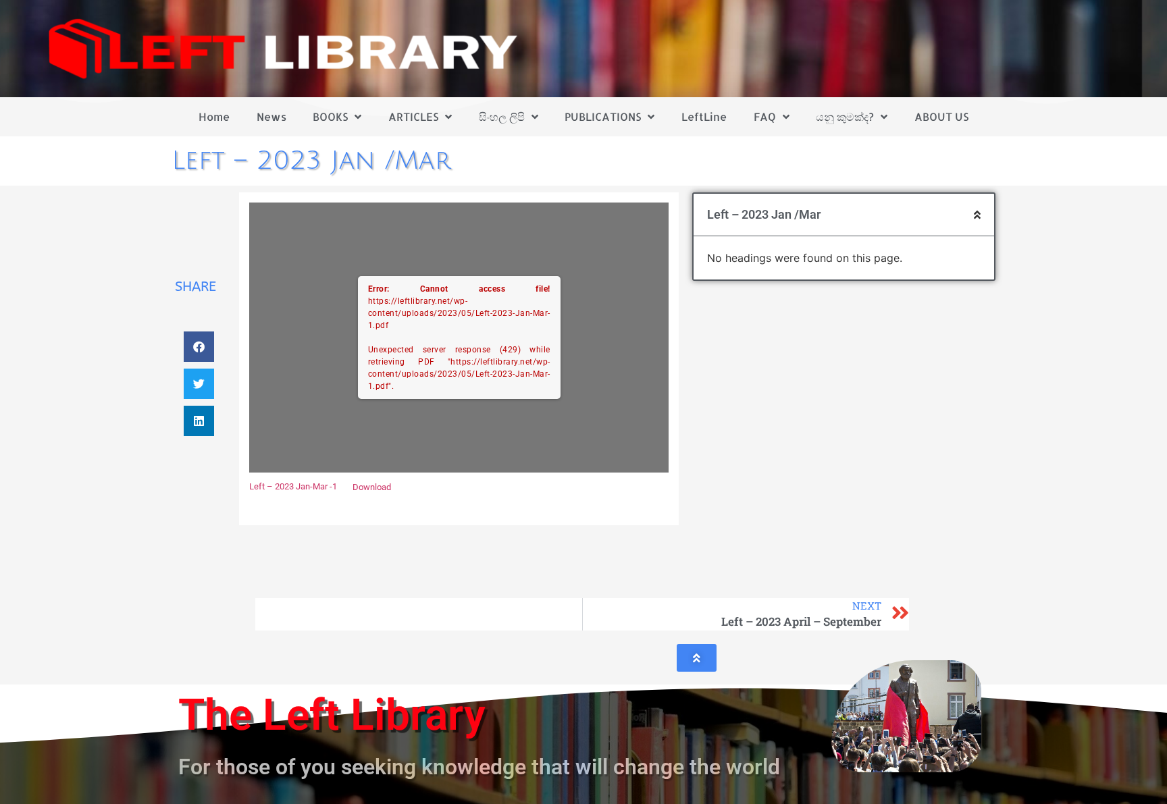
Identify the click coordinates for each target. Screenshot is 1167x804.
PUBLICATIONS (603, 116)
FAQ (765, 116)
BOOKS (330, 116)
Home (214, 116)
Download (372, 487)
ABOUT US (941, 116)
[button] (199, 346)
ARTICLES (413, 116)
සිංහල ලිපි (502, 116)
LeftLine (704, 116)
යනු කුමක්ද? (845, 116)
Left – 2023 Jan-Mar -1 (293, 487)
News (271, 116)
